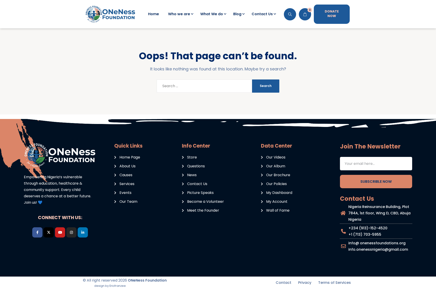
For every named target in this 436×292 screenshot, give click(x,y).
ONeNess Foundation (147, 280)
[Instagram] (71, 232)
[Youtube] (60, 232)
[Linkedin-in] (83, 232)
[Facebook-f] (37, 232)
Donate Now (332, 13)
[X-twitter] (49, 232)
